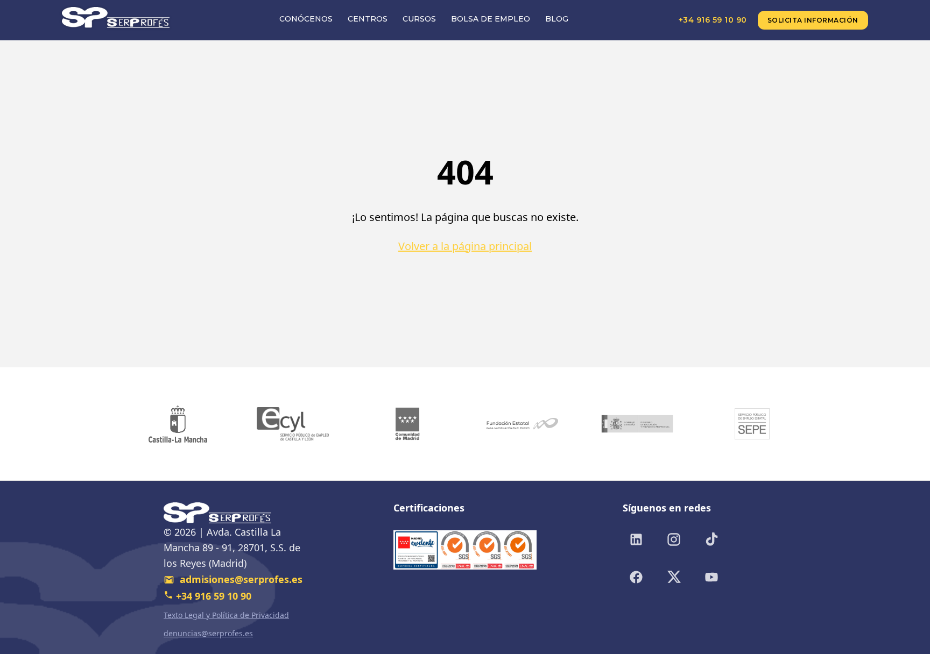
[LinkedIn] (636, 539)
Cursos (419, 19)
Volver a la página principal (465, 246)
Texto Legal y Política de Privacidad (226, 615)
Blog (556, 19)
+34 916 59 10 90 (713, 20)
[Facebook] (636, 577)
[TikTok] (711, 539)
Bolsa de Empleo (490, 19)
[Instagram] (673, 539)
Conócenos (306, 19)
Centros (368, 19)
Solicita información (812, 20)
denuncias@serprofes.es (208, 633)
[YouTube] (711, 577)
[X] (673, 577)
